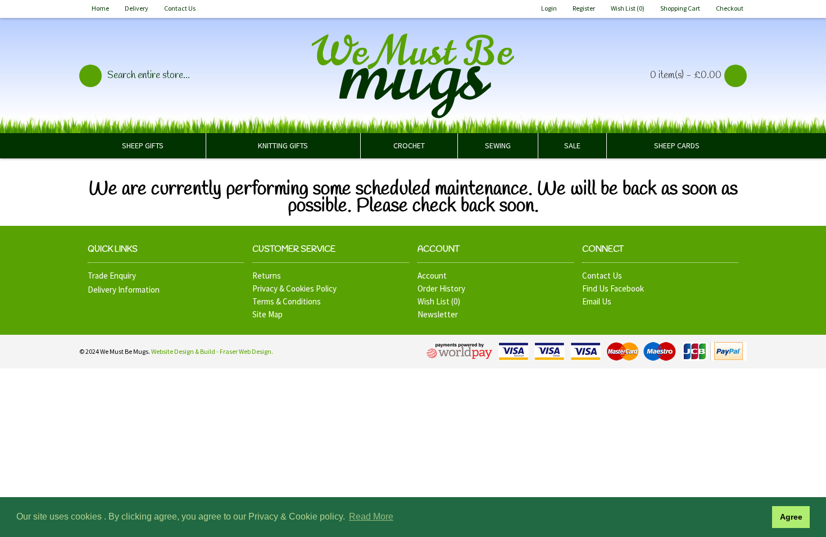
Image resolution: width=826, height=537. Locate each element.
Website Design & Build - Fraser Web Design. (212, 351)
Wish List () (438, 301)
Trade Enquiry (112, 275)
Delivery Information (124, 289)
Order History (441, 288)
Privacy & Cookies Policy (294, 288)
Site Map (267, 314)
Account (432, 275)
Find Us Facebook (613, 288)
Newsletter (437, 314)
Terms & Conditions (286, 301)
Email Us (596, 301)
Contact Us (602, 275)
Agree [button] (791, 516)
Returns (266, 275)
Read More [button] (371, 516)
